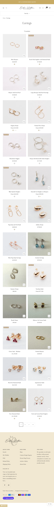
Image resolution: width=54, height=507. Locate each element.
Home (4, 18)
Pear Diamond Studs (14, 414)
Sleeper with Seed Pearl (14, 93)
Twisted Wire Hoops (39, 126)
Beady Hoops (14, 320)
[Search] (6, 8)
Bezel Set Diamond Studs (14, 383)
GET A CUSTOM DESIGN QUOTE (27, 2)
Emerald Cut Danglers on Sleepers (39, 192)
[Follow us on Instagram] (9, 485)
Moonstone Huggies (14, 159)
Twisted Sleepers (39, 351)
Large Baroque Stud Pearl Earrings (39, 93)
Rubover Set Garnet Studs (39, 320)
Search (4, 452)
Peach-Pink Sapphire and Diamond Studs (39, 60)
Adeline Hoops (39, 225)
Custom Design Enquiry (26, 455)
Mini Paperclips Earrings (14, 258)
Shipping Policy (7, 464)
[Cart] (46, 8)
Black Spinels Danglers (14, 192)
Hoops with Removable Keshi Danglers (39, 159)
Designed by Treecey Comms (21, 491)
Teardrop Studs (39, 289)
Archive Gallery (24, 461)
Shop (21, 452)
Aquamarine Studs (39, 383)
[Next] (33, 425)
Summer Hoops (14, 289)
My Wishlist (6, 455)
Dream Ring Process (25, 458)
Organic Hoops (14, 126)
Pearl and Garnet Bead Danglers (40, 414)
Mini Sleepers (14, 60)
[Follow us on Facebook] (5, 485)
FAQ (4, 458)
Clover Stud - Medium (14, 351)
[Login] (43, 7)
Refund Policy (6, 461)
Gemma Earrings (39, 258)
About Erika (23, 464)
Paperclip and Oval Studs (14, 225)
